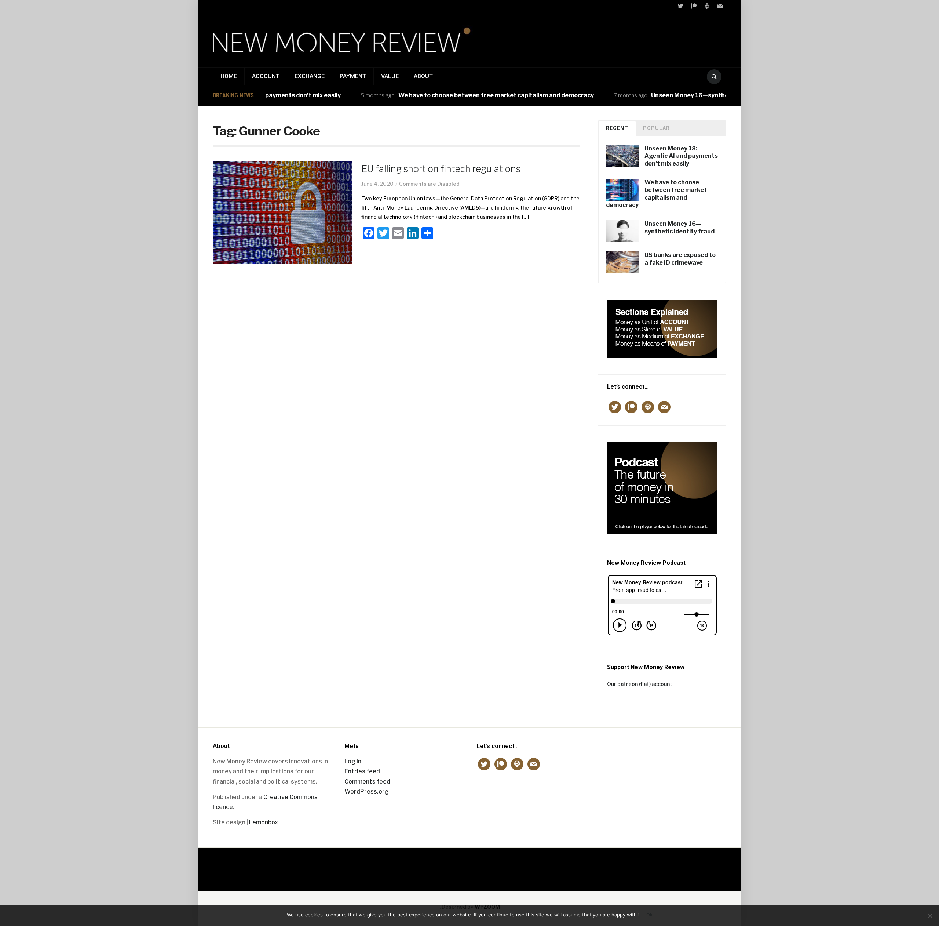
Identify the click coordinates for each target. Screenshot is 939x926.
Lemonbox (263, 822)
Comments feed (367, 781)
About (423, 76)
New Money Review (469, 865)
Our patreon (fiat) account (639, 684)
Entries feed (362, 771)
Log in (352, 761)
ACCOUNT (265, 76)
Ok (649, 915)
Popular (656, 128)
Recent (617, 128)
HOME (228, 76)
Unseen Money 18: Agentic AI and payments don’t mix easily (681, 156)
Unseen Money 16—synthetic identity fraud (693, 95)
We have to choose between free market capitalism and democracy (475, 95)
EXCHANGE (310, 76)
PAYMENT (353, 76)
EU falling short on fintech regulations (440, 168)
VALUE (390, 76)
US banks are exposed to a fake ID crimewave (680, 258)
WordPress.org (366, 791)
